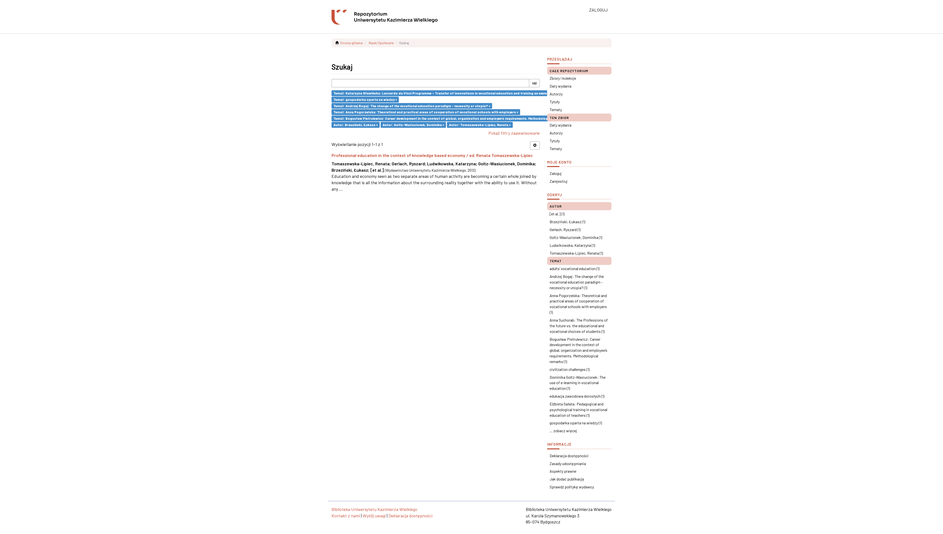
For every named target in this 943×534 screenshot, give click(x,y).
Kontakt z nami (346, 515)
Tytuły (555, 101)
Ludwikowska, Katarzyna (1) (572, 245)
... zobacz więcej (563, 430)
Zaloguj (556, 173)
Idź (534, 83)
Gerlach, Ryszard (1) (565, 229)
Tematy (556, 109)
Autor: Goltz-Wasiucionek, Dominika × (413, 125)
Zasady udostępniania (568, 463)
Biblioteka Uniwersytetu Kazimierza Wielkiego (374, 509)
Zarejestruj (559, 181)
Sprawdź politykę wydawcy (572, 486)
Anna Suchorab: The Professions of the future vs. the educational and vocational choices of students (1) (579, 326)
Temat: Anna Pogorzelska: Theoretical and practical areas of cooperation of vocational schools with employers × (425, 112)
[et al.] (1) (557, 213)
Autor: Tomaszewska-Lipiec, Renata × (480, 125)
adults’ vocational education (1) (574, 268)
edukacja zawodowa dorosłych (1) (577, 396)
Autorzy (556, 93)
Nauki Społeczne (381, 43)
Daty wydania (560, 86)
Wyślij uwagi (374, 515)
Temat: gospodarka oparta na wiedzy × (365, 99)
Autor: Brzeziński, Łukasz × (355, 125)
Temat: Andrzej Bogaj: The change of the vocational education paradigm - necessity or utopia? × (411, 106)
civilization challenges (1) (570, 369)
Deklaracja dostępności (569, 455)
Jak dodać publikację (567, 479)
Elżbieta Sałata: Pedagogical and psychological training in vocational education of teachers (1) (578, 409)
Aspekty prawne (563, 471)
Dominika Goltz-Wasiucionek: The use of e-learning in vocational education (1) (578, 383)
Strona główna (351, 43)
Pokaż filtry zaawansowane (514, 133)
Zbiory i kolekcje (563, 78)
